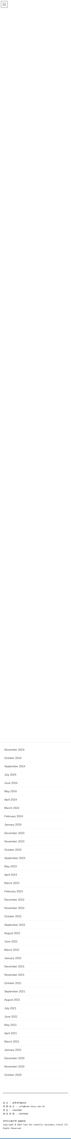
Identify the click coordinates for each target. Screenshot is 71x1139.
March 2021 (11, 1041)
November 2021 (14, 974)
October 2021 (12, 983)
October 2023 (12, 849)
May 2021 (10, 1024)
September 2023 (14, 858)
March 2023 (11, 883)
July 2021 (10, 1008)
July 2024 (10, 774)
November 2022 (14, 908)
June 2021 (11, 1016)
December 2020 (14, 1058)
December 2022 (14, 899)
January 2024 (12, 824)
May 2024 (10, 791)
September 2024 (14, 766)
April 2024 (10, 799)
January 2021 (12, 1049)
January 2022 (12, 958)
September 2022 (14, 924)
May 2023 (10, 866)
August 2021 (12, 999)
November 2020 (14, 1066)
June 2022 (11, 941)
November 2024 (14, 749)
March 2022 (11, 949)
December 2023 (14, 833)
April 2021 (10, 1033)
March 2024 (11, 807)
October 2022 (12, 916)
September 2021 (14, 991)
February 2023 (13, 891)
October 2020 (12, 1074)
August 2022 (12, 933)
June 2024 (11, 782)
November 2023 (14, 841)
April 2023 (10, 874)
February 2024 (13, 816)
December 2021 (14, 966)
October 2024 (12, 758)
